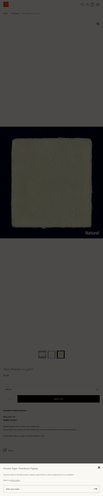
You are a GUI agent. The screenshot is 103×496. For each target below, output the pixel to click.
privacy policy (15, 480)
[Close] (99, 467)
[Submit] (95, 489)
